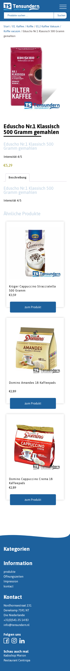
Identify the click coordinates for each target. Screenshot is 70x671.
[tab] (17, 177)
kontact (8, 586)
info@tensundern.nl (16, 625)
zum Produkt (33, 307)
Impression (11, 581)
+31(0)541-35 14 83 (16, 620)
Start (7, 26)
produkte (9, 571)
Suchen (61, 15)
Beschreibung (17, 177)
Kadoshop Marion (15, 655)
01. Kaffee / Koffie (22, 26)
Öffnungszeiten (13, 576)
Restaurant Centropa (17, 660)
